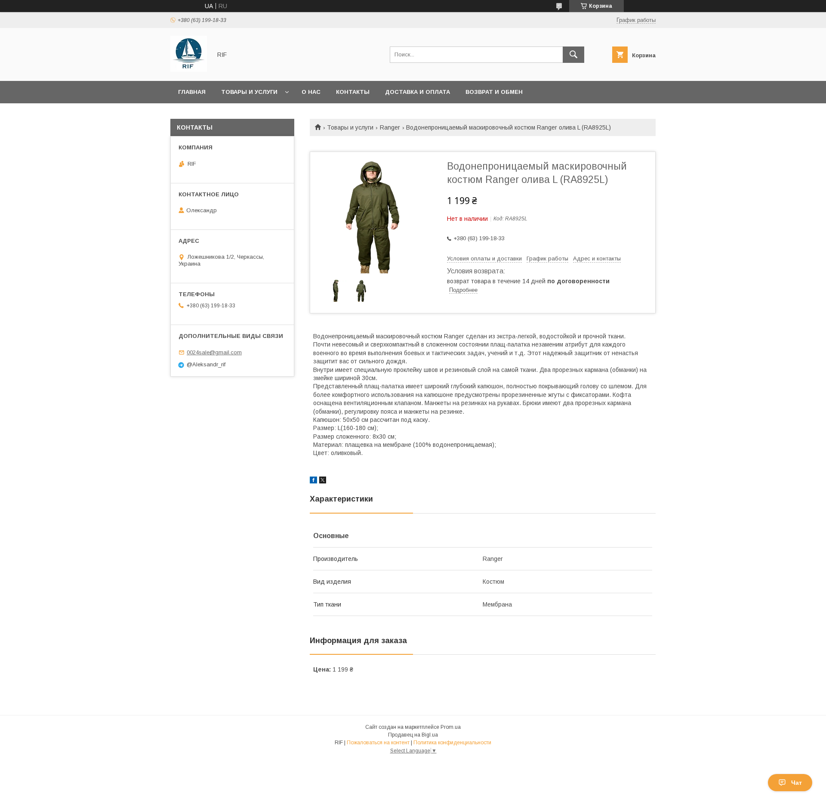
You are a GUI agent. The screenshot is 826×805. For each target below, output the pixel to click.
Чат (796, 782)
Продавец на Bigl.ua (413, 735)
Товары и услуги (249, 92)
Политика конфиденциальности (452, 743)
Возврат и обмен (494, 92)
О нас (311, 92)
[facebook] (313, 481)
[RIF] (188, 69)
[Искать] (573, 54)
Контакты (353, 92)
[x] (322, 481)
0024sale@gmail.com (214, 352)
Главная (192, 92)
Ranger (390, 127)
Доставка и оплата (417, 92)
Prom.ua (451, 727)
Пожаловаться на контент (378, 743)
